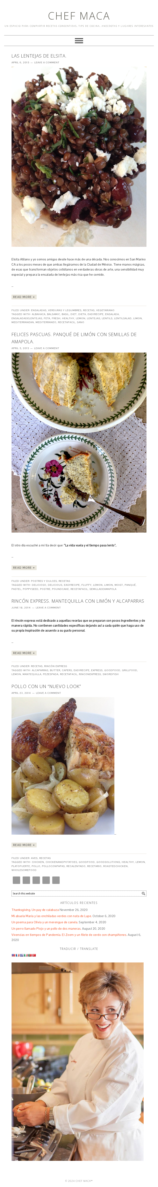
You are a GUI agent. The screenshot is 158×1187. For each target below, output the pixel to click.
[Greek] (21, 955)
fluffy (86, 585)
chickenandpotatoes (61, 862)
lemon (80, 318)
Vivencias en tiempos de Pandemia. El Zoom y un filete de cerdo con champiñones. (69, 935)
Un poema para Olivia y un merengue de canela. (45, 922)
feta (47, 318)
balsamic (53, 314)
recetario (94, 866)
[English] (13, 955)
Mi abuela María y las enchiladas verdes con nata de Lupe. (52, 916)
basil (65, 314)
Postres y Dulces (44, 581)
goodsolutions (108, 862)
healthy (68, 318)
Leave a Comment (46, 62)
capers (67, 670)
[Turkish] (34, 955)
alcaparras (40, 670)
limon (137, 318)
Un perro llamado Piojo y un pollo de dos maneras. (46, 929)
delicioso (39, 585)
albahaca (38, 314)
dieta (82, 314)
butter (55, 670)
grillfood (129, 670)
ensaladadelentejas (27, 318)
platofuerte (21, 866)
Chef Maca (79, 16)
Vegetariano (105, 310)
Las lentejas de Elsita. (39, 56)
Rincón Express (55, 666)
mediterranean (23, 322)
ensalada (112, 314)
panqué (130, 585)
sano (80, 322)
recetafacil (66, 322)
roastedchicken (115, 866)
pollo (36, 866)
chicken (38, 862)
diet (74, 314)
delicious (55, 585)
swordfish (111, 674)
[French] (17, 955)
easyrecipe (95, 314)
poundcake (60, 589)
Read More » (24, 297)
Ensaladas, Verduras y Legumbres (56, 310)
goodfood (112, 670)
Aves (34, 858)
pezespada (50, 674)
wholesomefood (24, 870)
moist (119, 585)
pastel (16, 589)
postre (45, 589)
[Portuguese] (30, 955)
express (97, 670)
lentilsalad (123, 318)
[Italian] (26, 955)
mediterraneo (46, 322)
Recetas (89, 310)
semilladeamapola (102, 589)
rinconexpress (90, 674)
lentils (107, 318)
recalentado (76, 866)
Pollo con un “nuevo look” (46, 686)
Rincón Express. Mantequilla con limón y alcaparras (78, 601)
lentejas (93, 318)
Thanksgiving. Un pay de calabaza (35, 910)
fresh (56, 318)
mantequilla (32, 674)
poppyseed (30, 589)
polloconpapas (53, 866)
